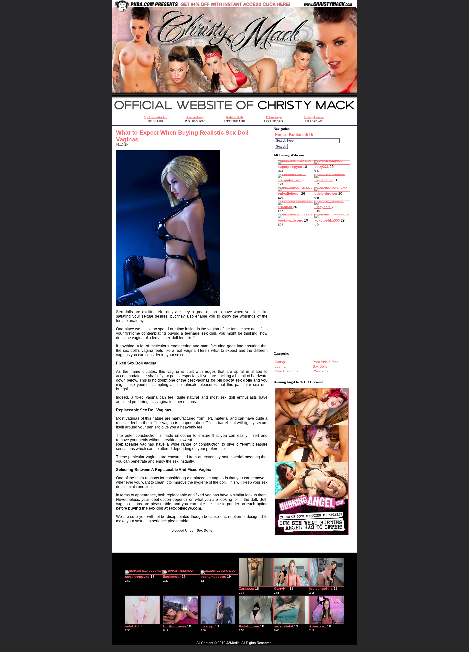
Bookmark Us (301, 135)
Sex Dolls (204, 530)
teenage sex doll (200, 333)
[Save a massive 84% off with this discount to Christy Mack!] (234, 111)
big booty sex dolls (234, 380)
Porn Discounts (286, 371)
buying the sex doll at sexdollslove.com (164, 508)
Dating (280, 362)
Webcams (320, 371)
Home (280, 135)
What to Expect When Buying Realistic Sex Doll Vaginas (182, 136)
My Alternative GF (155, 117)
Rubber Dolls (234, 117)
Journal (280, 366)
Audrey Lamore (314, 117)
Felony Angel (274, 117)
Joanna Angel (194, 117)
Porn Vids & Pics (325, 362)
